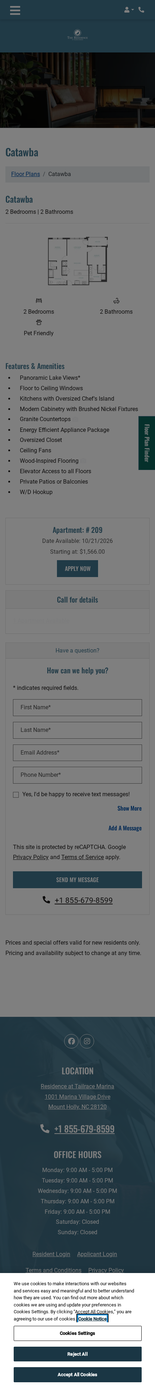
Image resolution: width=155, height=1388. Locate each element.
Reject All (77, 1354)
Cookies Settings (77, 1333)
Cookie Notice (92, 1319)
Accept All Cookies (77, 1374)
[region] (77, 1330)
